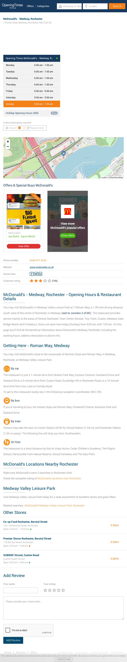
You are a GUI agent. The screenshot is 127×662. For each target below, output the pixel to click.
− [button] (8, 146)
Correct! (15, 128)
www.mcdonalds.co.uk (42, 267)
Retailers (20, 652)
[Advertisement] (63, 44)
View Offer (23, 246)
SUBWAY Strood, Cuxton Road (21, 555)
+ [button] (8, 141)
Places (7, 652)
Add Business (65, 652)
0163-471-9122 (38, 260)
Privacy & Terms (99, 652)
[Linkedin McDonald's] (40, 274)
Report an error (37, 128)
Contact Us (81, 652)
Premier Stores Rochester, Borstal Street (27, 538)
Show (54, 113)
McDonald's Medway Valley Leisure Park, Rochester (54, 505)
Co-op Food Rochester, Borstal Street (25, 521)
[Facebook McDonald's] (32, 274)
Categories (43, 6)
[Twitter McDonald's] (36, 274)
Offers (30, 6)
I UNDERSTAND (63, 659)
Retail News (117, 652)
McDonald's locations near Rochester (59, 478)
